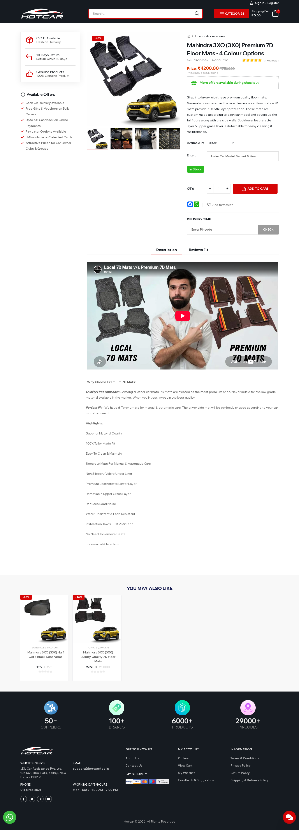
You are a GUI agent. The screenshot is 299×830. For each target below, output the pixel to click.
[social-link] (23, 799)
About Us (132, 758)
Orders (183, 758)
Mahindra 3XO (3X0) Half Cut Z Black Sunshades (45, 654)
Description (166, 249)
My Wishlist (186, 773)
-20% (26, 597)
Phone (25, 784)
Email (77, 763)
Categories (234, 13)
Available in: (195, 143)
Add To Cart (258, 189)
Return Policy (240, 773)
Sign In (259, 3)
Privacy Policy (240, 765)
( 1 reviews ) (271, 60)
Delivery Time (199, 219)
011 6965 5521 (30, 789)
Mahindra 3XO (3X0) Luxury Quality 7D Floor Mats (98, 656)
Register (273, 3)
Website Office (32, 763)
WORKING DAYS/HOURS (90, 784)
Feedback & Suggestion (196, 780)
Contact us (133, 765)
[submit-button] (197, 13)
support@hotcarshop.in (91, 768)
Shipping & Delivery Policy (249, 780)
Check (268, 229)
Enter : (191, 155)
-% (98, 38)
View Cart (185, 765)
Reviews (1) (198, 249)
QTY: (190, 189)
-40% (78, 597)
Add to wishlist (222, 205)
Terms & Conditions (244, 758)
